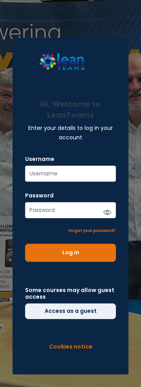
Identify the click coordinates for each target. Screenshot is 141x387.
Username (39, 159)
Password (39, 195)
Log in (70, 252)
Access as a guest (71, 311)
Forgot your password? (92, 231)
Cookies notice (70, 346)
